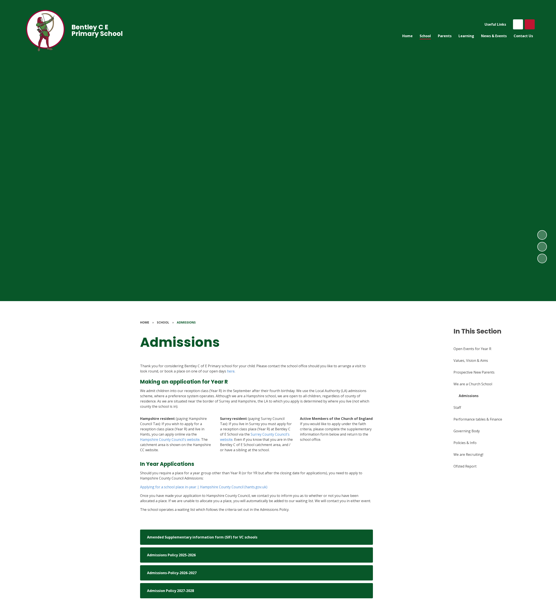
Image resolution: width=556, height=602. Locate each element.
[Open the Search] (530, 24)
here (231, 371)
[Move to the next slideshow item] (542, 235)
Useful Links (495, 24)
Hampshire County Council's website (170, 439)
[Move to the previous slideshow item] (542, 247)
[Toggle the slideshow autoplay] (542, 258)
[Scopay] (518, 24)
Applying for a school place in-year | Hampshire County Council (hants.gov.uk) (203, 487)
